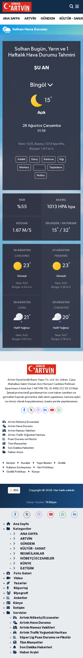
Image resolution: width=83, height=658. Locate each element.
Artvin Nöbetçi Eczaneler (23, 421)
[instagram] (39, 514)
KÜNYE (25, 563)
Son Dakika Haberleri (21, 447)
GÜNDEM (48, 18)
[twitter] (27, 514)
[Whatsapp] (59, 410)
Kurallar (25, 463)
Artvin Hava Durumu (20, 426)
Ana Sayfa (21, 524)
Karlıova (49, 159)
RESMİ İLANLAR (32, 553)
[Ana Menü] (77, 7)
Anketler (20, 598)
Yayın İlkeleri (44, 463)
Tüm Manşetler (17, 443)
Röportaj (20, 588)
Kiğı (61, 159)
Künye (36, 471)
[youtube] (50, 514)
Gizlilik (62, 463)
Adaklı (21, 159)
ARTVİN (30, 18)
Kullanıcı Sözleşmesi (18, 467)
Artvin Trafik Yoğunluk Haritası (26, 434)
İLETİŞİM (27, 568)
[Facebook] (24, 410)
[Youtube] (52, 410)
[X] (31, 410)
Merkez (24, 167)
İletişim (10, 463)
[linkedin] (74, 514)
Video (18, 578)
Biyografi (20, 593)
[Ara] (71, 7)
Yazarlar (20, 583)
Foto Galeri (22, 573)
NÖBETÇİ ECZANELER (37, 558)
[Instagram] (38, 410)
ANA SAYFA (11, 18)
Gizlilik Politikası (16, 471)
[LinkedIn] (45, 410)
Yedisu (40, 175)
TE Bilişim (51, 502)
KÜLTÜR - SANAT (33, 548)
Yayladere (55, 167)
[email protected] (18, 392)
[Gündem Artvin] (17, 7)
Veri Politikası (45, 467)
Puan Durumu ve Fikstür (22, 439)
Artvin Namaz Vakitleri (21, 430)
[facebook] (15, 514)
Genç (34, 159)
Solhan (39, 167)
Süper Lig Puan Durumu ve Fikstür (45, 637)
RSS (15, 490)
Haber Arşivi (15, 452)
